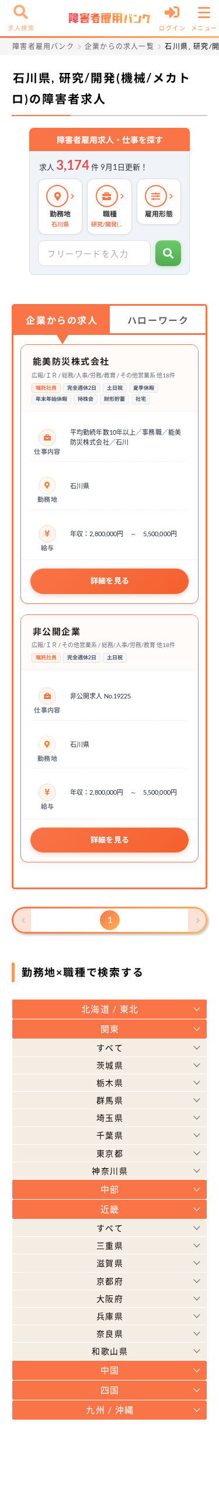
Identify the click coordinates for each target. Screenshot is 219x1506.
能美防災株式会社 (71, 361)
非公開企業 (57, 631)
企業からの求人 (62, 320)
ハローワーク (158, 320)
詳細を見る (110, 580)
